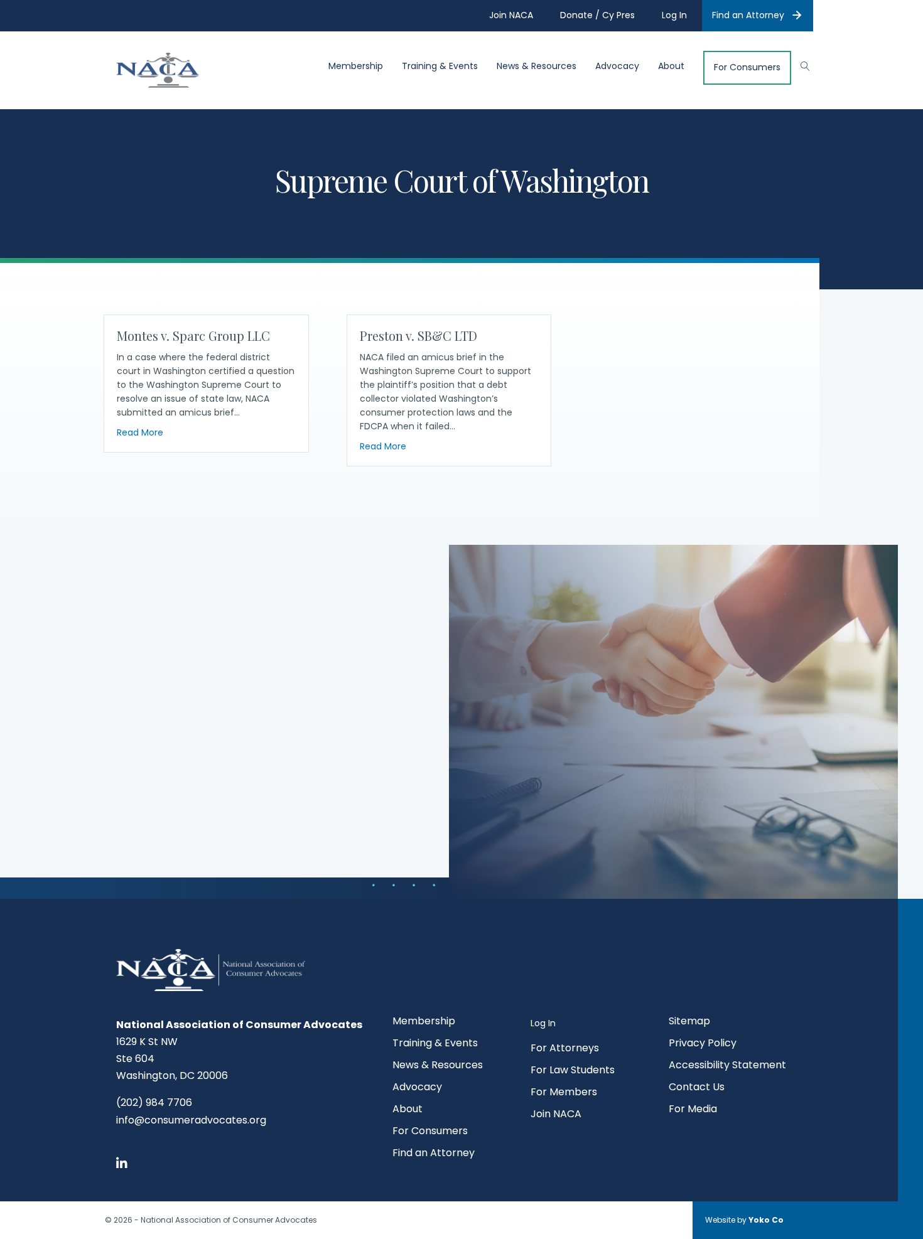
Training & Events (440, 66)
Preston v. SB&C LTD (418, 335)
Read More (140, 432)
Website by (744, 1220)
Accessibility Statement (727, 1066)
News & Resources (536, 66)
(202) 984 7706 (154, 1102)
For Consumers (747, 67)
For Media (693, 1110)
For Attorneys (565, 1049)
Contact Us (697, 1088)
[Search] (799, 64)
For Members (564, 1093)
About (671, 66)
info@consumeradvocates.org (191, 1120)
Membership (355, 66)
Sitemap (689, 1022)
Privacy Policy (703, 1044)
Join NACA (556, 1115)
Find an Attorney (748, 15)
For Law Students (573, 1071)
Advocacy (617, 66)
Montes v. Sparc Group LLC (193, 335)
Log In (543, 1023)
